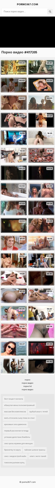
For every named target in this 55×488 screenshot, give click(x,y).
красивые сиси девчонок (15, 424)
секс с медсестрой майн (15, 456)
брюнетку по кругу (12, 449)
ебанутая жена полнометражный (19, 405)
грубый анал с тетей (38, 411)
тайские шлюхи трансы (34, 449)
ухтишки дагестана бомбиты (17, 437)
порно (27, 379)
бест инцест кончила (13, 399)
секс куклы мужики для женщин (18, 443)
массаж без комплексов (15, 411)
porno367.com (27, 4)
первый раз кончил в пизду (16, 430)
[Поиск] (50, 11)
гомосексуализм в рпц (14, 462)
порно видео (27, 383)
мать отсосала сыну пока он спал (19, 418)
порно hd (27, 386)
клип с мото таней (38, 456)
